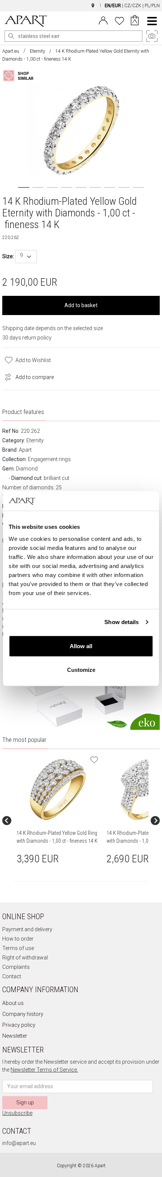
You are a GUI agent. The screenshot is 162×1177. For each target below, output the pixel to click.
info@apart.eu (19, 1143)
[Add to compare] (6, 376)
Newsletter (14, 1036)
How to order (18, 939)
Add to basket (81, 305)
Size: (8, 256)
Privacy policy (18, 1025)
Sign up (25, 1102)
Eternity (37, 51)
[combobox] (26, 256)
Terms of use (18, 948)
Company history (22, 1014)
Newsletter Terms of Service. (44, 1070)
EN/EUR (113, 5)
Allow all (81, 646)
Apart (25, 450)
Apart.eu (10, 51)
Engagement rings (49, 459)
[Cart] (135, 21)
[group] (59, 821)
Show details (121, 622)
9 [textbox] (21, 255)
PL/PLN (152, 5)
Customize (81, 670)
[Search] (11, 36)
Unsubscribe (17, 1113)
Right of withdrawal (25, 958)
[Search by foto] (24, 75)
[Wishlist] (119, 20)
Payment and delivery (27, 929)
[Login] (103, 20)
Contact (11, 976)
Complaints (16, 967)
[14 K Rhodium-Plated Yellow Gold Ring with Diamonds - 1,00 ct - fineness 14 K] (58, 789)
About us (13, 1003)
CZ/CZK (132, 5)
